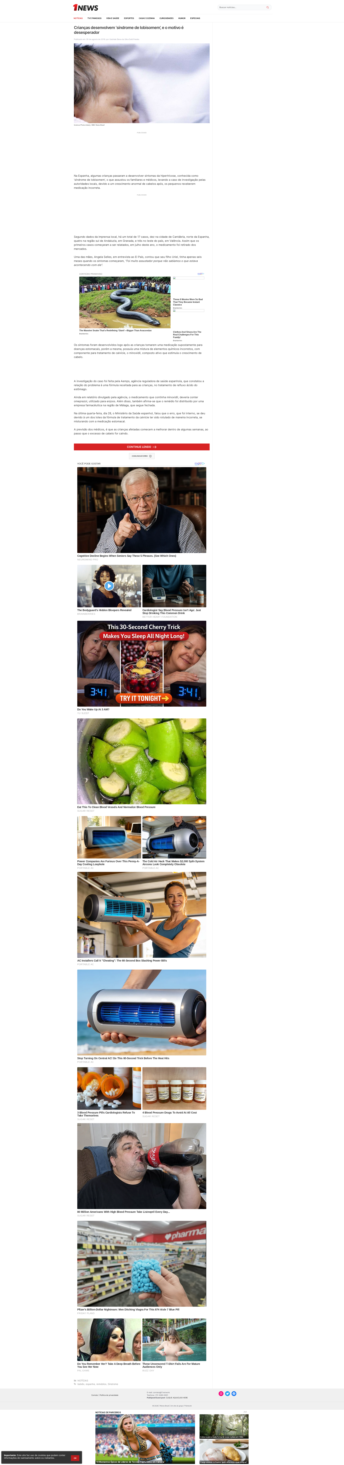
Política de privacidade (109, 1395)
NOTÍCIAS (78, 18)
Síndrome (113, 1384)
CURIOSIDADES (166, 18)
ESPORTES (129, 18)
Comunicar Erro (140, 456)
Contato (94, 1395)
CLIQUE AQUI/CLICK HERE (177, 1398)
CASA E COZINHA (147, 18)
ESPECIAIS (195, 18)
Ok (75, 1458)
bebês (81, 1384)
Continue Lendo (139, 446)
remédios (101, 1384)
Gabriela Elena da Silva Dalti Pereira (124, 39)
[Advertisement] (142, 152)
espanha (90, 1384)
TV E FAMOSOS (94, 18)
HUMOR (181, 18)
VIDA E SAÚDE (112, 18)
